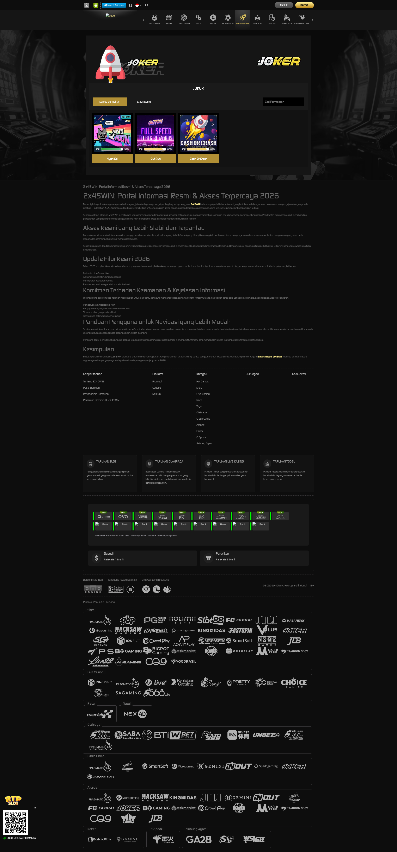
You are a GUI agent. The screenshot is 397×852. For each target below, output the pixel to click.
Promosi (157, 381)
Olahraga (228, 23)
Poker (272, 23)
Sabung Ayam (301, 23)
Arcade (257, 23)
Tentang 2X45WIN (93, 381)
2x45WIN (195, 204)
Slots (169, 23)
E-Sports (287, 23)
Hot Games (154, 23)
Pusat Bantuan (91, 387)
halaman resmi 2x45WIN (270, 356)
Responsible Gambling (96, 394)
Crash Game (242, 23)
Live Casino (184, 23)
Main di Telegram (116, 5)
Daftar (304, 5)
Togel (213, 23)
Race (198, 23)
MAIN (115, 134)
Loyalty (156, 387)
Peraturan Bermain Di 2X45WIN (101, 400)
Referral (156, 394)
